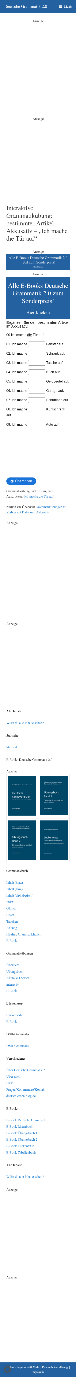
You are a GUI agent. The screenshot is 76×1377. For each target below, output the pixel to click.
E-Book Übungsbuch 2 (21, 1139)
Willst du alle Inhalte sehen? (25, 722)
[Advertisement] (38, 61)
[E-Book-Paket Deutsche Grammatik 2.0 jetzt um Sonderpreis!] (38, 268)
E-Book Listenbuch (19, 1126)
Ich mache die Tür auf (38, 496)
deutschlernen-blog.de (21, 1095)
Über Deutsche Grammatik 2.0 (26, 1070)
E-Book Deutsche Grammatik (26, 1120)
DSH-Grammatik (17, 1045)
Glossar (11, 908)
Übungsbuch (14, 971)
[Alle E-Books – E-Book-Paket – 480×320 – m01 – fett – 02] (38, 317)
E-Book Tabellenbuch (21, 1152)
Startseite (12, 747)
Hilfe (9, 1083)
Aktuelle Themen (18, 977)
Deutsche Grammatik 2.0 (25, 6)
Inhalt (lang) (14, 889)
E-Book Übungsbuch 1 (21, 1133)
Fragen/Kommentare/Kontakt (25, 1089)
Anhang (11, 927)
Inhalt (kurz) (14, 882)
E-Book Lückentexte (20, 1146)
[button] (7, 1369)
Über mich (13, 1076)
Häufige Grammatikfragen (23, 934)
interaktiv (12, 984)
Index (10, 902)
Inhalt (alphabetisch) (19, 895)
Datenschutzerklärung (55, 1367)
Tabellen (12, 921)
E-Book (11, 940)
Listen (10, 914)
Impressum (38, 1372)
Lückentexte (14, 1015)
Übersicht (12, 965)
